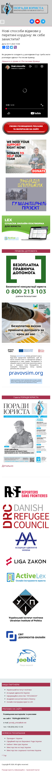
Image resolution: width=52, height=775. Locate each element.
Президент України (14, 738)
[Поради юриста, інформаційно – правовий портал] (24, 9)
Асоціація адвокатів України (18, 693)
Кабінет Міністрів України (17, 744)
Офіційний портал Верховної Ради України (24, 741)
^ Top (4, 755)
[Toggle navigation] (2, 22)
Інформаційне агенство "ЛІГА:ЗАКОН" (22, 696)
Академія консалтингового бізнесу (21, 699)
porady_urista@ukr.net (17, 722)
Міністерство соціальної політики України (24, 750)
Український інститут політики (19, 690)
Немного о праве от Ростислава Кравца (21, 61)
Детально (7, 465)
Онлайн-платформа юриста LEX (20, 702)
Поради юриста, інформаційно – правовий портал (21, 770)
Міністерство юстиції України (19, 747)
